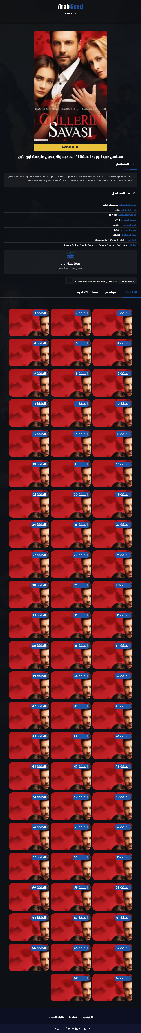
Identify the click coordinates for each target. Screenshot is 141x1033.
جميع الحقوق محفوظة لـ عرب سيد (70, 1028)
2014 (117, 220)
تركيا (116, 230)
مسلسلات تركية (110, 205)
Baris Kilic (122, 245)
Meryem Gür (102, 240)
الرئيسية (88, 1017)
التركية (116, 225)
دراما (117, 210)
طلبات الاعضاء (56, 1017)
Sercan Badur (71, 245)
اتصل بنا (73, 1017)
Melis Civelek (117, 240)
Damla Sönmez (88, 245)
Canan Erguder (107, 245)
